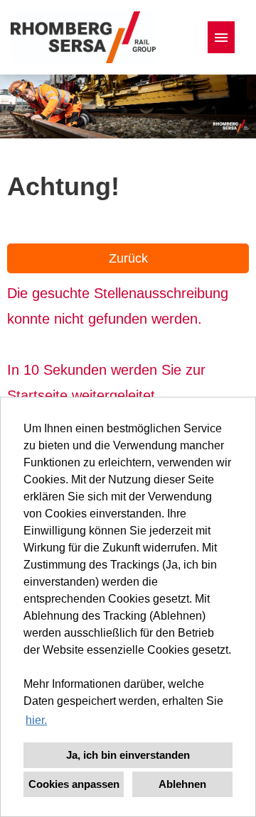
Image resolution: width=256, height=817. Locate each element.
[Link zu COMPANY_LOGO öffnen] (83, 37)
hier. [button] (36, 720)
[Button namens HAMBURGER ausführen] (221, 37)
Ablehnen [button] (182, 784)
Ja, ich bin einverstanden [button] (128, 755)
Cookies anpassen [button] (73, 784)
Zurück (128, 258)
